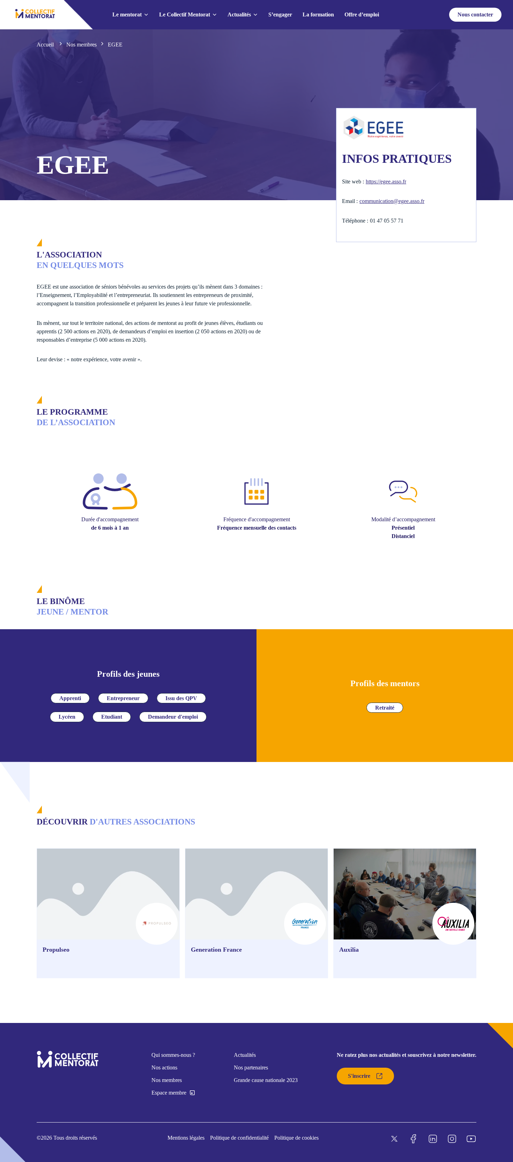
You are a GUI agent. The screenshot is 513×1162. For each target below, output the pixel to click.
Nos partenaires (251, 1067)
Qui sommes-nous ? (173, 1055)
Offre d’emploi (361, 14)
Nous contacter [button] (475, 14)
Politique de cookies (296, 1138)
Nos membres (81, 45)
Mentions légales (186, 1138)
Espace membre (168, 1093)
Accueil (46, 45)
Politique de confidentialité (239, 1138)
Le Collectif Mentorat (184, 14)
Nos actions (164, 1067)
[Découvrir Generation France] (256, 913)
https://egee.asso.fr (386, 181)
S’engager (280, 14)
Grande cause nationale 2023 (266, 1080)
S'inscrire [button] (359, 1076)
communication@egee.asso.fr (391, 201)
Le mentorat (127, 14)
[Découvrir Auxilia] (405, 913)
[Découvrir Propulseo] (108, 913)
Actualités (239, 14)
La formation (318, 14)
